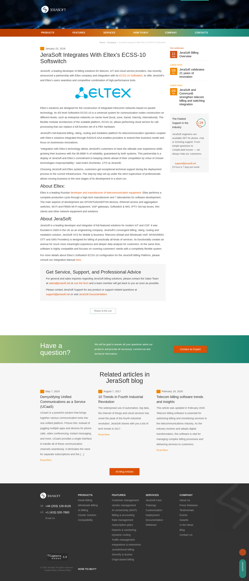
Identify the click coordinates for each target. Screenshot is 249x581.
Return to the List (103, 311)
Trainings (151, 505)
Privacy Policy (65, 570)
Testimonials (187, 510)
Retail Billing (85, 500)
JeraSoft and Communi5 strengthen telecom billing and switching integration (192, 97)
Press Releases (189, 505)
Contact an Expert (190, 349)
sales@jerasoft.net (59, 283)
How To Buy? (87, 569)
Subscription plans (122, 524)
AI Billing (83, 510)
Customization (154, 510)
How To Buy (140, 32)
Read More (46, 460)
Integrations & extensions (126, 544)
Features (78, 32)
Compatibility (85, 520)
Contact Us (186, 534)
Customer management (125, 500)
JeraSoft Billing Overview (188, 54)
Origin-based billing (123, 559)
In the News (186, 524)
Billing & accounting (123, 515)
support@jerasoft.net (58, 294)
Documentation (154, 520)
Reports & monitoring (124, 530)
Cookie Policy (51, 570)
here (78, 259)
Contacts (201, 32)
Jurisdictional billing (123, 549)
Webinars (151, 524)
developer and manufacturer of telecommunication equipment (106, 192)
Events (183, 515)
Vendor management (124, 505)
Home (102, 42)
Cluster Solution (87, 515)
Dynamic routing (121, 534)
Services (109, 32)
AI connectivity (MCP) (124, 510)
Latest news (176, 65)
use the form (81, 283)
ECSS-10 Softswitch (131, 75)
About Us (185, 500)
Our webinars (177, 48)
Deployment (153, 515)
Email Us (50, 518)
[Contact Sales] (242, 552)
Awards (184, 520)
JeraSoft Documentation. (93, 294)
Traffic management (123, 539)
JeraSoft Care (154, 500)
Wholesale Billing (88, 505)
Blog (182, 530)
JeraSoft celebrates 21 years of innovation (191, 73)
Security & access (122, 554)
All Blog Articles (124, 471)
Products (47, 32)
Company (171, 32)
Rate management (122, 520)
